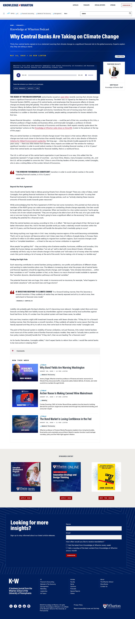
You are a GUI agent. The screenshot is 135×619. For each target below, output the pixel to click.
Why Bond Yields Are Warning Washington (62, 367)
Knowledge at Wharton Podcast (29, 29)
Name (68, 524)
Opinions (73, 586)
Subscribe (127, 5)
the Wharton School (47, 609)
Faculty (72, 582)
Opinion (112, 5)
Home (12, 25)
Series (72, 584)
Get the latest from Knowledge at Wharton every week (89, 545)
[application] (55, 75)
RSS (37, 88)
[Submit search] (130, 13)
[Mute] (86, 75)
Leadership (43, 591)
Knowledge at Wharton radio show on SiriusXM (53, 128)
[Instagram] (28, 606)
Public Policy (120, 56)
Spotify (31, 88)
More (65, 13)
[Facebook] (15, 606)
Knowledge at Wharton (51, 605)
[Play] (18, 75)
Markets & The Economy (44, 13)
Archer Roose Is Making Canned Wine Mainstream (66, 393)
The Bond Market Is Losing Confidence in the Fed (65, 419)
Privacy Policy (78, 605)
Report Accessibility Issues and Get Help (86, 608)
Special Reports (100, 5)
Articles (75, 5)
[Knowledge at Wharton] (18, 5)
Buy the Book (106, 498)
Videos (72, 593)
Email (68, 533)
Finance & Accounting (28, 13)
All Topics (43, 593)
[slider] (91, 75)
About (102, 579)
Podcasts (87, 5)
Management (57, 13)
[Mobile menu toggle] (4, 14)
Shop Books (104, 584)
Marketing (44, 400)
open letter (65, 97)
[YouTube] (24, 606)
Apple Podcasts (19, 88)
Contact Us (103, 586)
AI (17, 13)
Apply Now (26, 498)
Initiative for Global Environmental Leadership (28, 141)
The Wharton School (106, 582)
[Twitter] (11, 606)
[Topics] (8, 13)
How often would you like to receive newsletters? (85, 542)
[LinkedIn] (19, 606)
